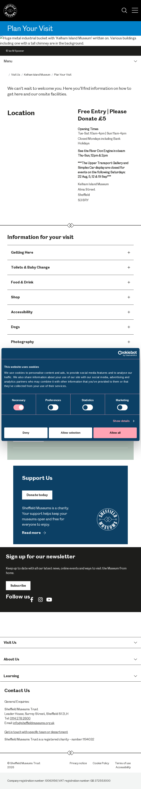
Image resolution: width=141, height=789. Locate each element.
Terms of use (123, 763)
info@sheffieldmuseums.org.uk (33, 723)
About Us (11, 659)
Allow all (115, 432)
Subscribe (18, 585)
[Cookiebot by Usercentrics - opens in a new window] (121, 353)
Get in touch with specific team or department (36, 732)
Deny (26, 432)
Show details (121, 420)
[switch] (53, 407)
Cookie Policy (101, 763)
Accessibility (123, 767)
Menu (8, 61)
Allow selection (70, 432)
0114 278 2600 (20, 718)
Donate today (37, 495)
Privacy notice (78, 763)
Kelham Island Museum (37, 74)
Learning (11, 676)
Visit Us (15, 74)
